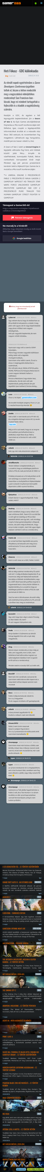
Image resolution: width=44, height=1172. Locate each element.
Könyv (39, 943)
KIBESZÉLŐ (38, 882)
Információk (21, 1169)
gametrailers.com (29, 397)
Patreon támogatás (24, 217)
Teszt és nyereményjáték (33, 1023)
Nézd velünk (37, 928)
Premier (38, 974)
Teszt (39, 897)
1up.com (12, 424)
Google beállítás (24, 238)
